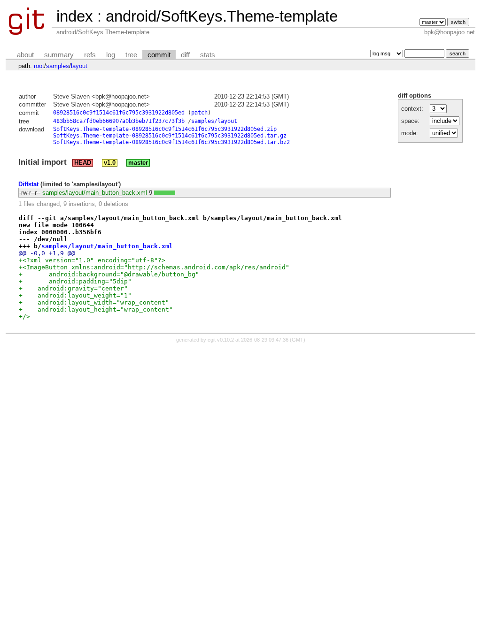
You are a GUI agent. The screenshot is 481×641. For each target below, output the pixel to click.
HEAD (82, 163)
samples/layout (214, 121)
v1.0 (110, 163)
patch (199, 112)
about (25, 55)
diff (185, 55)
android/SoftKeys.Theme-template (222, 16)
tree (131, 55)
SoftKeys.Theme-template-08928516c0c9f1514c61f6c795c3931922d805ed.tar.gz (170, 135)
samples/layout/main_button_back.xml (94, 192)
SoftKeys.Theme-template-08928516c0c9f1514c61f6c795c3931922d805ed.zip (165, 129)
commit (159, 55)
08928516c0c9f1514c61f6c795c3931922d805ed (119, 112)
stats (207, 55)
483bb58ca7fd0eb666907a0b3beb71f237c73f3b (119, 121)
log (110, 55)
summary (59, 55)
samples (57, 65)
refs (90, 55)
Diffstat (28, 184)
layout (79, 65)
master (138, 163)
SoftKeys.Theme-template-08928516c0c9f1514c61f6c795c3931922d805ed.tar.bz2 (171, 142)
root (39, 65)
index (74, 16)
